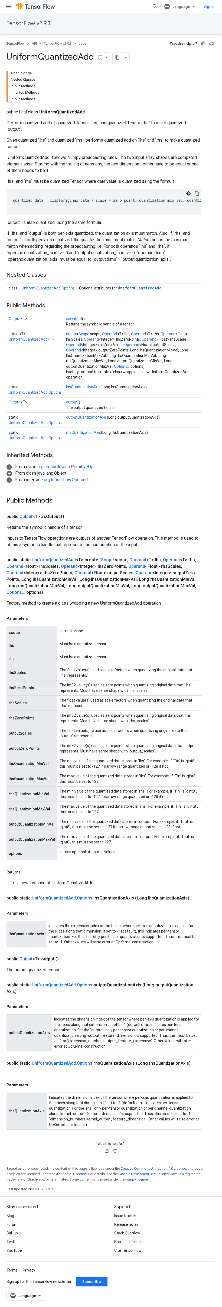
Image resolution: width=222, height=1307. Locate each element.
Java (82, 43)
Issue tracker (125, 1216)
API (34, 43)
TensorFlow (15, 43)
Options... (122, 366)
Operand (109, 334)
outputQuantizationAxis (86, 417)
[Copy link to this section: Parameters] (33, 618)
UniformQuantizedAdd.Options (48, 288)
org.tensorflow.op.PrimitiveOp (65, 466)
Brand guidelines (128, 1242)
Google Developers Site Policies (144, 1174)
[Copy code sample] (197, 193)
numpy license (136, 1179)
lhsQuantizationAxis (83, 387)
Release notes (126, 1224)
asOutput (74, 319)
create (71, 334)
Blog (10, 1216)
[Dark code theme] (188, 193)
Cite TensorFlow (128, 1250)
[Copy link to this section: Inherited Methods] (58, 455)
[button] (49, 466)
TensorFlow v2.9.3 (28, 23)
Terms (12, 1270)
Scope (84, 334)
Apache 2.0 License (71, 1174)
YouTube (14, 1250)
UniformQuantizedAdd (140, 288)
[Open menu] (8, 6)
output (71, 402)
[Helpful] (203, 44)
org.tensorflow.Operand (66, 479)
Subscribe (91, 1281)
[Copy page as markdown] (117, 57)
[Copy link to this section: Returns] (26, 872)
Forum (12, 1224)
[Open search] (155, 6)
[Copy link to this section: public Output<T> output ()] (65, 959)
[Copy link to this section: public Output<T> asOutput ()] (70, 516)
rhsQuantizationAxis (83, 432)
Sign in (209, 6)
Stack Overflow (127, 1233)
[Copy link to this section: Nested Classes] (51, 275)
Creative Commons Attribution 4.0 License (153, 1168)
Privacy (29, 1270)
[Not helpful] (211, 44)
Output (15, 319)
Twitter (12, 1242)
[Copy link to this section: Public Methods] (50, 306)
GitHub (12, 1233)
